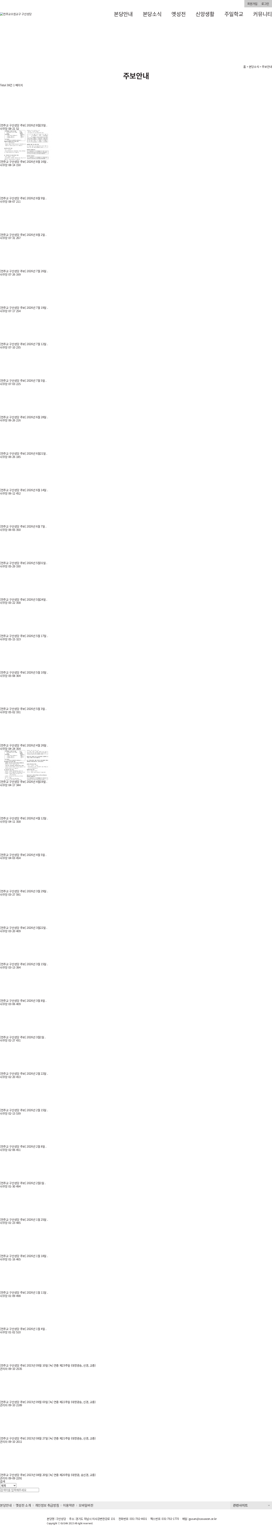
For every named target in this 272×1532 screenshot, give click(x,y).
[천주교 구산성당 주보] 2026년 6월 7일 (23, 526)
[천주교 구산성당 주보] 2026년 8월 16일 (23, 162)
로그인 (265, 4)
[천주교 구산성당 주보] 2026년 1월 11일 (23, 1292)
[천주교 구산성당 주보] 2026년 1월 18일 (23, 1256)
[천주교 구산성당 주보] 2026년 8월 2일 (23, 235)
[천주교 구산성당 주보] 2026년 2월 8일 (23, 1146)
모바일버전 (86, 1505)
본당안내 (123, 13)
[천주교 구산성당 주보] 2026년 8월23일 (23, 125)
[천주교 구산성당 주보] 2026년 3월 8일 (23, 1001)
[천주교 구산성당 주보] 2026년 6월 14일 (23, 490)
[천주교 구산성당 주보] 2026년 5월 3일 (23, 709)
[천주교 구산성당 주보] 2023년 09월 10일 (24, 1365)
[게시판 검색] (2, 90)
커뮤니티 (262, 13)
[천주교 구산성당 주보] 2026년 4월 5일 (23, 855)
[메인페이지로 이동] (16, 14)
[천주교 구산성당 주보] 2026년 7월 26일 (23, 271)
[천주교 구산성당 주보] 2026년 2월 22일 (23, 1073)
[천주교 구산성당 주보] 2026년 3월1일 (22, 1037)
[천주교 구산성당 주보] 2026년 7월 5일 (23, 380)
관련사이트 (240, 1505)
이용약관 (69, 1505)
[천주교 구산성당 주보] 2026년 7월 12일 (23, 344)
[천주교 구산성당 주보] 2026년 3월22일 (23, 928)
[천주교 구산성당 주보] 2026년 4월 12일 (23, 818)
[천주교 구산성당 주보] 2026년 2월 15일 (23, 1110)
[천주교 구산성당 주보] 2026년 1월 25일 (23, 1219)
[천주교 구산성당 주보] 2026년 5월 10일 (23, 672)
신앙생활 (205, 13)
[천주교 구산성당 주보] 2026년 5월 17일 (23, 636)
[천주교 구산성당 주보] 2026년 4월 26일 (23, 745)
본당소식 (152, 13)
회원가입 (252, 4)
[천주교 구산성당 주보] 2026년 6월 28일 (23, 417)
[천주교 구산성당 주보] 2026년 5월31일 (23, 563)
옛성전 (178, 13)
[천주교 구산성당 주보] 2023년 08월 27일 (24, 1438)
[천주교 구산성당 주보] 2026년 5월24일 (23, 599)
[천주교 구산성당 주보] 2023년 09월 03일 (24, 1402)
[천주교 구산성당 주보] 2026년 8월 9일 (23, 198)
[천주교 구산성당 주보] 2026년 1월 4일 (23, 1329)
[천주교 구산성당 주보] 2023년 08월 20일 (24, 1475)
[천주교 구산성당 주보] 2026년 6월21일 (23, 453)
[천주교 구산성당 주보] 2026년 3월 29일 (23, 891)
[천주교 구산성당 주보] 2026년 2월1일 (22, 1183)
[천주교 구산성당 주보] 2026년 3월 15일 (23, 964)
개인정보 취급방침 (47, 1505)
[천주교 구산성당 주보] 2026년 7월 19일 (23, 308)
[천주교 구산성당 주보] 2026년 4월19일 (23, 782)
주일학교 (233, 13)
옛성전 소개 (23, 1505)
